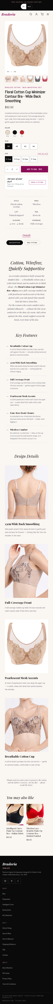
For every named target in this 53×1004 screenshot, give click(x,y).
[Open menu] (48, 14)
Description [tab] (14, 243)
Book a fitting (37, 182)
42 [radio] (25, 146)
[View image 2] (15, 79)
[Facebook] (11, 881)
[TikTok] (18, 881)
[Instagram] (5, 881)
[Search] (31, 14)
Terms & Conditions (9, 984)
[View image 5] (37, 79)
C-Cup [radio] (8, 159)
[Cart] (42, 14)
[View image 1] (8, 79)
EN (24, 6)
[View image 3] (23, 79)
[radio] (7, 132)
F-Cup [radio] (33, 159)
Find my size (43, 153)
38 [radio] (9, 146)
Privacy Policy (7, 979)
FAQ (3, 950)
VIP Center (5, 973)
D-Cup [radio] (17, 159)
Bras (4, 894)
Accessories (6, 910)
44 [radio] (34, 146)
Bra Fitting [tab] (32, 243)
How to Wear (6, 933)
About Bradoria (7, 968)
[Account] (36, 14)
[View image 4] (30, 79)
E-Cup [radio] (25, 159)
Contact (5, 955)
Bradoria (8, 14)
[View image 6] (45, 79)
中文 (29, 6)
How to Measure (7, 939)
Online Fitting (6, 928)
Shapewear (6, 899)
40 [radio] (17, 146)
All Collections (7, 915)
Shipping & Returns (9, 944)
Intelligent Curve (8, 904)
